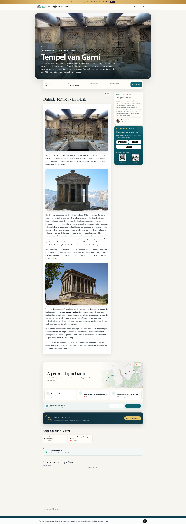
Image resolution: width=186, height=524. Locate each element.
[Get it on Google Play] (135, 142)
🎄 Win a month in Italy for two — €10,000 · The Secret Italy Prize (92, 2)
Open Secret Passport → (133, 418)
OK (145, 521)
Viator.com (56, 509)
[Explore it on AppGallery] (128, 147)
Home (136, 7)
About (145, 7)
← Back (43, 46)
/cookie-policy (103, 521)
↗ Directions (136, 84)
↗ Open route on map (117, 406)
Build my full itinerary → (133, 406)
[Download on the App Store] (122, 142)
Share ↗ (107, 93)
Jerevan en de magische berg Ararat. (129, 394)
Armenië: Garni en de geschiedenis (95, 394)
